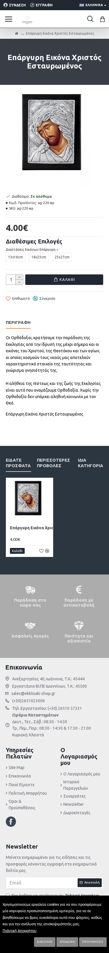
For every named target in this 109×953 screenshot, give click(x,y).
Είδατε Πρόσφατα (18, 463)
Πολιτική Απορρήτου (20, 931)
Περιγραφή (18, 322)
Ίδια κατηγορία (90, 463)
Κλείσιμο (44, 942)
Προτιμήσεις (92, 942)
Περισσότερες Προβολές (53, 463)
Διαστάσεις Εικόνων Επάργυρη (31, 249)
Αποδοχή (67, 942)
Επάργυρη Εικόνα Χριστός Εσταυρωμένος (51, 528)
